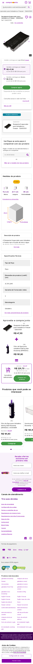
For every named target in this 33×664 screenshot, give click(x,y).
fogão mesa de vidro (23, 599)
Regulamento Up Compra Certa (10, 513)
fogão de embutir (6, 602)
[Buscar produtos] (29, 7)
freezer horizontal (22, 605)
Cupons (3, 528)
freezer (3, 581)
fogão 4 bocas (5, 596)
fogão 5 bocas (21, 596)
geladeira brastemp (7, 578)
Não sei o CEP (7, 106)
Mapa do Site (5, 519)
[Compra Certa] (15, 2)
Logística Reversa (6, 534)
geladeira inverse (22, 584)
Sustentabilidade (6, 531)
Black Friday (5, 525)
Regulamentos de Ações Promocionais (13, 516)
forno (19, 602)
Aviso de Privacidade (20, 652)
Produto (16, 181)
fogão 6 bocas (5, 599)
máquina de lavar (22, 578)
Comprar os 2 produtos (22, 378)
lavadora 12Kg (21, 591)
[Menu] (3, 2)
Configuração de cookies (16, 655)
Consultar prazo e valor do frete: (15, 99)
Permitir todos (16, 660)
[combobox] (16, 7)
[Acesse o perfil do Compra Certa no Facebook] (25, 539)
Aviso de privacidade (7, 504)
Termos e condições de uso (9, 510)
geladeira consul (22, 581)
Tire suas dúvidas (9, 499)
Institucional (5, 522)
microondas (5, 584)
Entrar (26, 2)
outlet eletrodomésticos (8, 607)
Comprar (12, 443)
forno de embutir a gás (8, 622)
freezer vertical (5, 605)
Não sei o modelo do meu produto (16, 163)
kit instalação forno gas (24, 627)
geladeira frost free (7, 587)
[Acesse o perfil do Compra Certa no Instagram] (30, 539)
